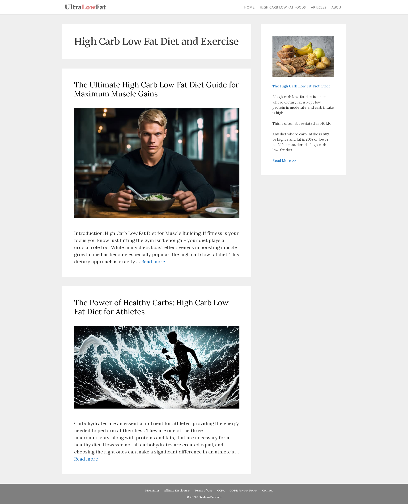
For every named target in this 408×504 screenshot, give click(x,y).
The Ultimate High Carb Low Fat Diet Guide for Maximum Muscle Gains (156, 89)
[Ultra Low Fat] (86, 7)
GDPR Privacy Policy (243, 490)
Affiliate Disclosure (177, 490)
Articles (318, 7)
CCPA (221, 490)
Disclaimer (152, 490)
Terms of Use (203, 490)
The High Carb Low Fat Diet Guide (301, 86)
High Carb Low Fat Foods (283, 7)
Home (249, 7)
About (337, 7)
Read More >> (284, 160)
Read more (153, 261)
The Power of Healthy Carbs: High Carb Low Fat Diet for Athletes (151, 307)
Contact (267, 490)
